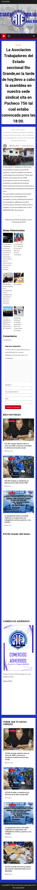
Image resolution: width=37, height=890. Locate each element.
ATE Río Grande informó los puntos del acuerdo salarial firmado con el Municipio (18, 869)
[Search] (34, 36)
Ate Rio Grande (20, 219)
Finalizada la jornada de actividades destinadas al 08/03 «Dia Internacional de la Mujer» (18, 324)
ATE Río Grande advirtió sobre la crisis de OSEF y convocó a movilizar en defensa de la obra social (18, 446)
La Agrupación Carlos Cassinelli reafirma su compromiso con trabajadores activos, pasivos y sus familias (18, 831)
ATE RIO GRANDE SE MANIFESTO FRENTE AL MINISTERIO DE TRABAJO (7, 323)
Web (6, 399)
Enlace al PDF (7, 681)
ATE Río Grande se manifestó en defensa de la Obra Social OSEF (16, 482)
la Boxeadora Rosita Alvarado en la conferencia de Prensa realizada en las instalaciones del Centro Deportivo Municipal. (8, 293)
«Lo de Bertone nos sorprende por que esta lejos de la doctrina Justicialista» (18, 249)
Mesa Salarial (18, 284)
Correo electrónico (12, 392)
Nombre (8, 385)
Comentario (9, 358)
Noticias (18, 45)
